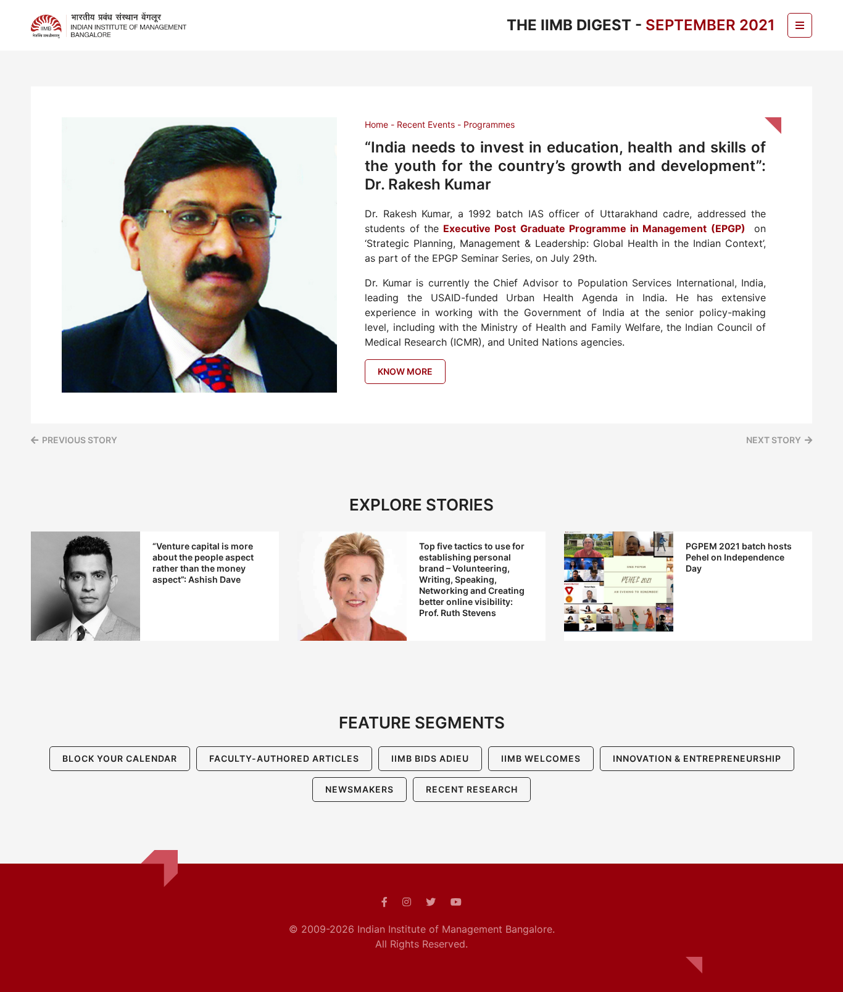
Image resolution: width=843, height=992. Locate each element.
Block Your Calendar (119, 758)
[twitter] (431, 902)
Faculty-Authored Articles (284, 758)
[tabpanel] (155, 586)
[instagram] (406, 902)
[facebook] (384, 902)
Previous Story (79, 440)
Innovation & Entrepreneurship (697, 758)
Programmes (489, 124)
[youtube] (456, 902)
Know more (405, 371)
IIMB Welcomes (541, 758)
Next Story (773, 440)
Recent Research (472, 789)
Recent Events (426, 124)
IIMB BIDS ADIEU (430, 758)
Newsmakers (359, 789)
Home (376, 124)
